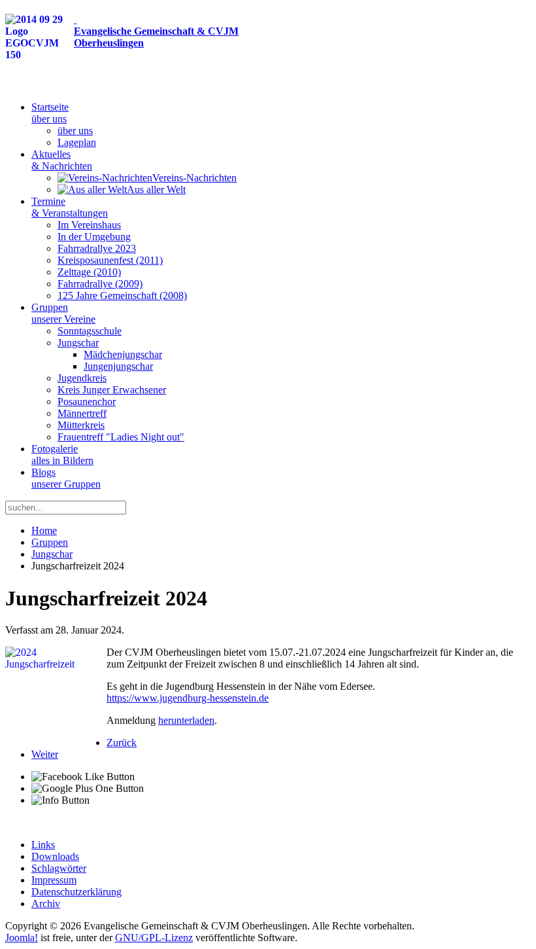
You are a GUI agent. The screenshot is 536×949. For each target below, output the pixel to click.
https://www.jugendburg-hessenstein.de (188, 698)
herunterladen (186, 720)
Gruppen (63, 313)
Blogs (66, 478)
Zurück (122, 742)
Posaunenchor (87, 401)
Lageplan (77, 142)
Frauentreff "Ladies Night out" (121, 436)
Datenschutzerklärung (76, 891)
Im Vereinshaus (89, 224)
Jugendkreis (82, 378)
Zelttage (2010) (89, 272)
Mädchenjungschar (123, 354)
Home (44, 530)
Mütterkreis (81, 425)
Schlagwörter (58, 868)
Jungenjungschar (118, 366)
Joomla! (21, 937)
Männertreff (82, 413)
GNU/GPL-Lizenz (154, 937)
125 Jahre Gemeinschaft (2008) (122, 295)
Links (43, 844)
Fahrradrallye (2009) (100, 283)
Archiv (45, 903)
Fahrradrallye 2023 (97, 248)
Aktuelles (61, 160)
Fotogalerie (62, 454)
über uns (75, 130)
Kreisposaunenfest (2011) (110, 260)
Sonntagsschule (90, 330)
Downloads (55, 856)
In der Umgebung (94, 236)
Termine (69, 207)
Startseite (50, 112)
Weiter (44, 754)
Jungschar (78, 342)
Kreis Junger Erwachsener (112, 389)
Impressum (53, 880)
